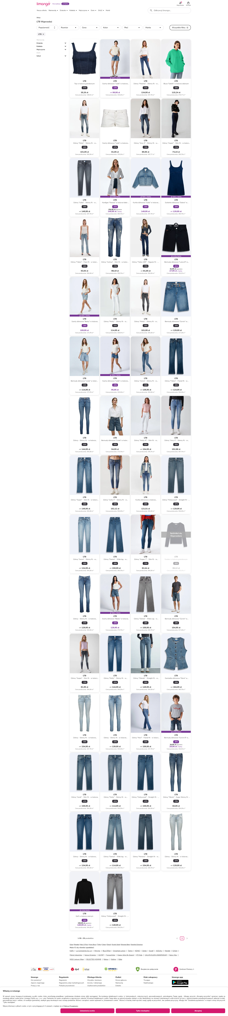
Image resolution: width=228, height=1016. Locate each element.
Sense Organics (90, 955)
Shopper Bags (125, 944)
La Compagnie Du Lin (84, 951)
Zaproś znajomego (37, 983)
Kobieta (39, 46)
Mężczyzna (41, 49)
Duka (71, 944)
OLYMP (101, 955)
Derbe (144, 951)
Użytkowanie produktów (96, 985)
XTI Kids (139, 955)
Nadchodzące (148, 983)
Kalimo (113, 959)
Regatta (76, 944)
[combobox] (169, 10)
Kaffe (72, 951)
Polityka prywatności (66, 985)
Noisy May (173, 955)
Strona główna (120, 980)
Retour (106, 959)
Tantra (130, 951)
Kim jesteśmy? (36, 980)
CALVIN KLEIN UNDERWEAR (156, 955)
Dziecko (40, 43)
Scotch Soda (116, 944)
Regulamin (63, 980)
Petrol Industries (76, 955)
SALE (39, 56)
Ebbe (120, 959)
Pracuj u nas (35, 985)
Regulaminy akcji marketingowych (71, 983)
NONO (137, 951)
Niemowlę (119, 983)
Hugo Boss (92, 944)
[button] (188, 4)
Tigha (99, 944)
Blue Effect (107, 951)
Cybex (104, 944)
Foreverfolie (110, 955)
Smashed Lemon (119, 951)
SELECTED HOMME (93, 959)
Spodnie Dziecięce (137, 944)
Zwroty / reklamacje (94, 983)
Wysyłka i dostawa (94, 980)
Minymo (97, 951)
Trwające (147, 980)
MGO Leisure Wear (77, 959)
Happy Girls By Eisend (125, 955)
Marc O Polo (84, 944)
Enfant (175, 951)
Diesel (109, 944)
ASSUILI (159, 951)
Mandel (167, 951)
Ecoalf (151, 951)
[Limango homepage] (43, 4)
